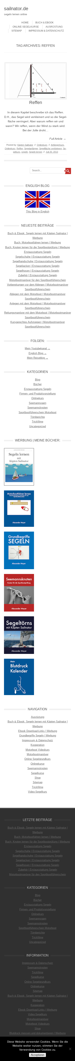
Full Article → (57, 138)
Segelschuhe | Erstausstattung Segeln (37, 256)
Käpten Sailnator (25, 145)
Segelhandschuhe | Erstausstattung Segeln (38, 261)
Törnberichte (37, 416)
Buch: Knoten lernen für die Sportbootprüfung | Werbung (37, 247)
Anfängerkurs (57, 145)
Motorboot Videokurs (38, 749)
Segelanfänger (31, 148)
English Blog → (38, 353)
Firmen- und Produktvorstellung (37, 393)
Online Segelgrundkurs (37, 758)
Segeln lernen (35, 152)
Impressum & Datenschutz (46, 30)
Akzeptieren (37, 1054)
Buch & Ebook (44, 22)
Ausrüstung (54, 26)
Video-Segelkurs (37, 791)
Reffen (35, 102)
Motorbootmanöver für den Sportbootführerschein (37, 280)
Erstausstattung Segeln (37, 251)
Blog (37, 379)
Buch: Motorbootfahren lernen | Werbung (37, 242)
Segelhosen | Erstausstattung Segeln (37, 270)
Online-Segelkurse (26, 26)
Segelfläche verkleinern (50, 148)
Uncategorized (37, 426)
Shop (38, 777)
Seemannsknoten (37, 407)
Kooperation (37, 744)
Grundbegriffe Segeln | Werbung (37, 735)
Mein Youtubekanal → (37, 348)
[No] (70, 1049)
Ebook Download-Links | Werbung (37, 730)
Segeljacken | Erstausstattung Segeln (37, 265)
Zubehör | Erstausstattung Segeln (37, 275)
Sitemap (16, 30)
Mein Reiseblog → (37, 357)
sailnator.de (16, 8)
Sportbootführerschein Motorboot (37, 412)
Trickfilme (37, 421)
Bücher (37, 384)
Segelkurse (37, 773)
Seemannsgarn (37, 402)
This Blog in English (37, 211)
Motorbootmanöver (37, 754)
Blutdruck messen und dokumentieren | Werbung (37, 1033)
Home (25, 22)
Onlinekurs (42, 145)
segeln (24, 152)
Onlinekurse (37, 763)
